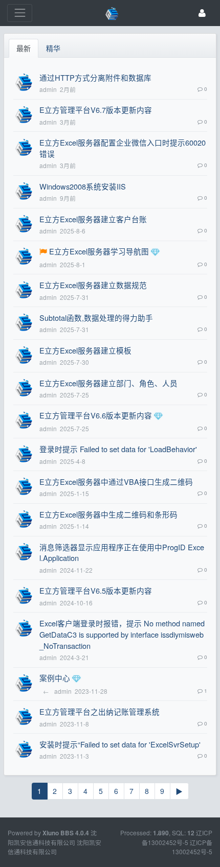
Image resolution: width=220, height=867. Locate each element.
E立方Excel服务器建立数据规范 (93, 284)
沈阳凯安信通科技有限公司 (54, 847)
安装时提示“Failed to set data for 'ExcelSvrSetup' (120, 744)
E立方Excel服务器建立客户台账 (93, 219)
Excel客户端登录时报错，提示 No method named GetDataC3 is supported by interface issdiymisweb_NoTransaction (122, 634)
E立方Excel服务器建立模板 (85, 350)
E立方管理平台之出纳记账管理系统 (99, 711)
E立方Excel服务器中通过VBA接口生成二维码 (116, 481)
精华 (53, 48)
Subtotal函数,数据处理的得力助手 (96, 317)
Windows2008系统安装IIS (82, 186)
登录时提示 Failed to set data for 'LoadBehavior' (118, 448)
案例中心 (54, 677)
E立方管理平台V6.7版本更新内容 (95, 109)
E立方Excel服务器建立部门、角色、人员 (108, 383)
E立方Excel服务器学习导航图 (99, 251)
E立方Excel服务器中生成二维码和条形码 (108, 514)
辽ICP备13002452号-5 (192, 847)
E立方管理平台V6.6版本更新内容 (95, 415)
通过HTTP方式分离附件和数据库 (95, 77)
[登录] (202, 13)
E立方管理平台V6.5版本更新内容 (95, 590)
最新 (23, 48)
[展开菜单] (19, 13)
